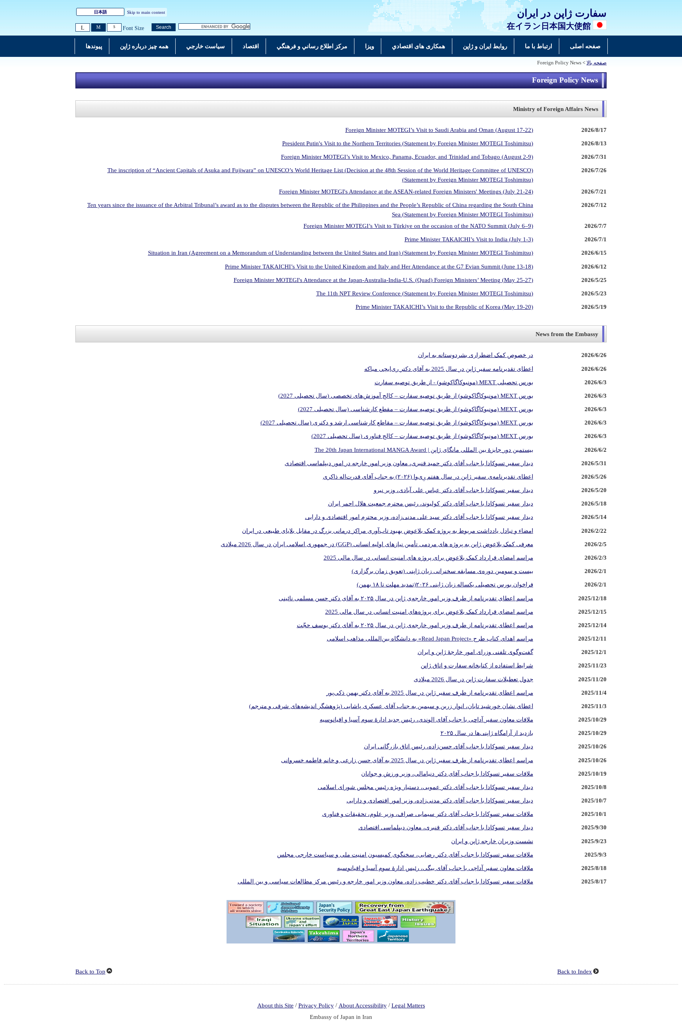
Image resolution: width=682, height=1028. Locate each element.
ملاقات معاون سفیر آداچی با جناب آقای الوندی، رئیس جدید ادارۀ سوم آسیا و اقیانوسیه (426, 719)
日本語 (100, 11)
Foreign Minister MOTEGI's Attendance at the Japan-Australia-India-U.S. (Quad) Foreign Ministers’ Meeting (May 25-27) (383, 280)
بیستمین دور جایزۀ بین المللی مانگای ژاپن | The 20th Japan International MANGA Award (424, 450)
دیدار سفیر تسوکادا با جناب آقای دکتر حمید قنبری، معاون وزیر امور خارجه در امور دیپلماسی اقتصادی (409, 463)
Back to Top (90, 971)
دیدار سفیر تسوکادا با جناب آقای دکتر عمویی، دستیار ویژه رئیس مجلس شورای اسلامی (425, 787)
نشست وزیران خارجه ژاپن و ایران (492, 841)
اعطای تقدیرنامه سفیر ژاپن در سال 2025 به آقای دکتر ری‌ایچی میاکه (448, 369)
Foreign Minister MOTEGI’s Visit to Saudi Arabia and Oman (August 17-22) (439, 130)
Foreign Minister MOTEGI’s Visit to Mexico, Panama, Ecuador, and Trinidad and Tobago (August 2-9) (407, 157)
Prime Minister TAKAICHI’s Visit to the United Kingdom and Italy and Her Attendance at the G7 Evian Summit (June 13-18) (379, 266)
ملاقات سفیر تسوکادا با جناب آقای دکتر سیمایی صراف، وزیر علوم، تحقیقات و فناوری (427, 814)
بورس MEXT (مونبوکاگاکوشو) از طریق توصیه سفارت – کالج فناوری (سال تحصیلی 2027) (422, 436)
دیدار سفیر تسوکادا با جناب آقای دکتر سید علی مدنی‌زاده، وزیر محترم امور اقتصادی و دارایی (419, 517)
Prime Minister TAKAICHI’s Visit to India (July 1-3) (469, 239)
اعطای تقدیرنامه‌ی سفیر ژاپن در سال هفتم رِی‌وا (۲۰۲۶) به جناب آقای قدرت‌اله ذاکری (428, 477)
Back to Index (574, 971)
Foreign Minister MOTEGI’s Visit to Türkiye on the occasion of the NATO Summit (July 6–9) (418, 226)
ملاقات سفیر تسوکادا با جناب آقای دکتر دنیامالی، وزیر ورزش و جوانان (447, 774)
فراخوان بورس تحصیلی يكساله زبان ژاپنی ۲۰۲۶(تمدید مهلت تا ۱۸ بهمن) (445, 584)
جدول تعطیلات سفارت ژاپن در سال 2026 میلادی (473, 679)
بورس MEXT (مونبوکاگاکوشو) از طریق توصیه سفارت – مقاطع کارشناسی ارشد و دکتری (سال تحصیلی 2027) (396, 422)
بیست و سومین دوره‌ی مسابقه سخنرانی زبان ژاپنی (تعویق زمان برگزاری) (442, 571)
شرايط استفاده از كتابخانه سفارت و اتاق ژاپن (477, 665)
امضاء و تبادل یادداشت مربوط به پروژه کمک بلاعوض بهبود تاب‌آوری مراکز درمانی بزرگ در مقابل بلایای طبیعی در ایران (387, 531)
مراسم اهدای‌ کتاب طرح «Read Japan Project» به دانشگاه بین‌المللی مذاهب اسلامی (430, 638)
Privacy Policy (316, 1005)
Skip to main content (146, 12)
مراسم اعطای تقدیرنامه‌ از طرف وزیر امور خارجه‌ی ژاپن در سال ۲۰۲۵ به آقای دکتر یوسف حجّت (415, 625)
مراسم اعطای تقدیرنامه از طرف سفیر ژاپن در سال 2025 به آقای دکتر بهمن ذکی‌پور (429, 693)
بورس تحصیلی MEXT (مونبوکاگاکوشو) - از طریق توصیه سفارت (454, 382)
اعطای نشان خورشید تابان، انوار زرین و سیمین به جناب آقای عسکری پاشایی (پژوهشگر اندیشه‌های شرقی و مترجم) (391, 706)
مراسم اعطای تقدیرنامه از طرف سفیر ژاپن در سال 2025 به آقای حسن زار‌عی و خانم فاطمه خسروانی (407, 760)
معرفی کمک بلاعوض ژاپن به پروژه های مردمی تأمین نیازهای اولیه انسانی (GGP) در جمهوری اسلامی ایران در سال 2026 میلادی (377, 544)
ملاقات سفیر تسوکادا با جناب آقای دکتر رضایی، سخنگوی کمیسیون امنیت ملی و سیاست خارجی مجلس (405, 854)
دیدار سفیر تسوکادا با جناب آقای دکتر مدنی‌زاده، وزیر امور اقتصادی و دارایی (440, 800)
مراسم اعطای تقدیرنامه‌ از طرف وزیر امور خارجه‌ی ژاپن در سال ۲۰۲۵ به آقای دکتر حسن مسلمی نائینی (406, 598)
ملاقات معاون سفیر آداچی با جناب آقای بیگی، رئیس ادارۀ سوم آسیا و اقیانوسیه (435, 868)
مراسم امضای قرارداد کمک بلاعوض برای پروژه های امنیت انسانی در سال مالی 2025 (428, 557)
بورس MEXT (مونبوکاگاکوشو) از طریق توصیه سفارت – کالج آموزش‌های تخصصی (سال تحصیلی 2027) (405, 396)
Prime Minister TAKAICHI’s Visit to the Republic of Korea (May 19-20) (444, 307)
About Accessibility (363, 1005)
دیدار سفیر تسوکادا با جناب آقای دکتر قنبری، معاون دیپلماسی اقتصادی (445, 827)
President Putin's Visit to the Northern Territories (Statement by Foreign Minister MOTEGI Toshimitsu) (407, 143)
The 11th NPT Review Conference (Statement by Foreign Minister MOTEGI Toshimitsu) (424, 293)
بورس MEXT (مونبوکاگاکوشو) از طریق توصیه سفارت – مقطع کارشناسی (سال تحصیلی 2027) (415, 409)
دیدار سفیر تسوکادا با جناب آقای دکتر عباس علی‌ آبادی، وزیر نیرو (453, 490)
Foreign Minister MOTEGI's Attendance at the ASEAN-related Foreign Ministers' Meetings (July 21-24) (406, 191)
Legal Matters (408, 1005)
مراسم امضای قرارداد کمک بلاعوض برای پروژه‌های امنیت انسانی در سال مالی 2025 (429, 612)
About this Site (275, 1005)
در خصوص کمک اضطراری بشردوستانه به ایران (475, 355)
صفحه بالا (596, 63)
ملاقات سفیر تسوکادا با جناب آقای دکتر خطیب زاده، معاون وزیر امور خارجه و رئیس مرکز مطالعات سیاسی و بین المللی (385, 881)
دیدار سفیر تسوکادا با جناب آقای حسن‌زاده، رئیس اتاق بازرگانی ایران (448, 746)
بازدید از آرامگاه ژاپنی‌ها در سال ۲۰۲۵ (486, 733)
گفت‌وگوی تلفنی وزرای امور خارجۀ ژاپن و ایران (475, 652)
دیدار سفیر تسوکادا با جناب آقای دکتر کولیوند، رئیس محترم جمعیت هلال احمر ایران (430, 503)
